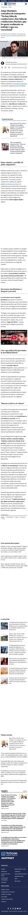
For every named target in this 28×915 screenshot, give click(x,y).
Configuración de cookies (7, 892)
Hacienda (3, 882)
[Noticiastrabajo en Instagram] (13, 908)
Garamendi (18, 1)
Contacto (3, 901)
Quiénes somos (5, 889)
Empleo (3, 517)
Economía (22, 517)
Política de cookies (6, 894)
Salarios (24, 1)
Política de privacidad (7, 899)
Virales (3, 518)
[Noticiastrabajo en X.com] (10, 908)
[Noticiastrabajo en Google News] (20, 908)
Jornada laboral (10, 517)
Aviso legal (4, 897)
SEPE (16, 878)
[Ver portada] (10, 3)
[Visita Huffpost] (26, 4)
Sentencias (4, 871)
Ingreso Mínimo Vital (20, 869)
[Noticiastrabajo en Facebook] (8, 908)
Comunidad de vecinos (21, 874)
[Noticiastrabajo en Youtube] (18, 908)
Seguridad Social (19, 876)
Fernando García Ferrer (11, 62)
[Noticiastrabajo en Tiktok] (15, 908)
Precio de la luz (11, 1)
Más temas (18, 881)
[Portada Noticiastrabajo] (14, 854)
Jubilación (17, 871)
